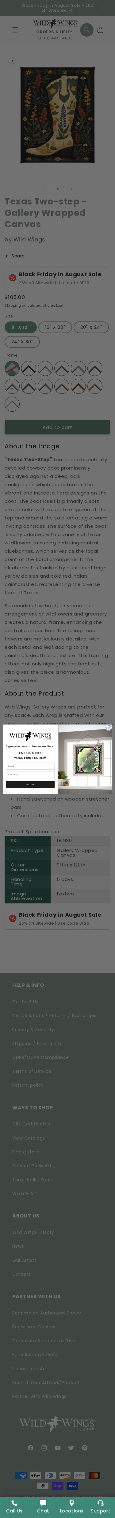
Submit (30, 784)
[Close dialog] (108, 727)
